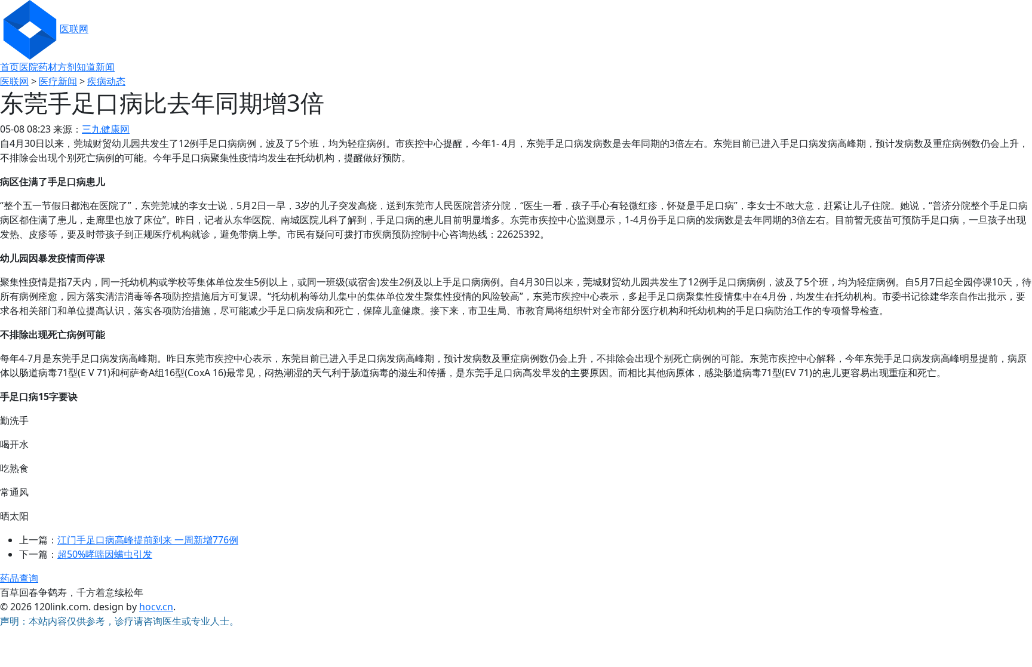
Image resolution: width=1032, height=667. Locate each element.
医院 (28, 66)
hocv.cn (156, 606)
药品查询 (19, 578)
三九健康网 (106, 129)
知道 (86, 66)
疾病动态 (106, 81)
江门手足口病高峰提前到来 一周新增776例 (147, 539)
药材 (47, 66)
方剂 (66, 66)
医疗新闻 (58, 81)
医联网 (74, 28)
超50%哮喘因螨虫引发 (104, 554)
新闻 (105, 66)
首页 (9, 66)
